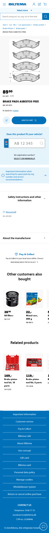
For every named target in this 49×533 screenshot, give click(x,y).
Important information (24, 414)
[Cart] (45, 4)
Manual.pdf (11, 212)
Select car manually (24, 158)
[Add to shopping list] (6, 120)
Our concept (24, 450)
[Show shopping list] (39, 4)
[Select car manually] (45, 175)
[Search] (45, 16)
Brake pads (20, 28)
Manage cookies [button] (24, 479)
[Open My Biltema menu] (34, 4)
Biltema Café (24, 436)
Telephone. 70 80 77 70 (24, 510)
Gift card (24, 457)
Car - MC (12, 25)
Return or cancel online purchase (24, 494)
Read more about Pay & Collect (23, 262)
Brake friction (8, 28)
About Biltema (24, 443)
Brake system (38, 25)
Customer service (24, 421)
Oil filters (8, 315)
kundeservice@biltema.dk (24, 514)
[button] (24, 10)
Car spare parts (25, 25)
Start (5, 25)
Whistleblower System (24, 486)
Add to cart (27, 120)
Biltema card (24, 465)
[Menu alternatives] (4, 4)
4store (16, 110)
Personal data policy (24, 472)
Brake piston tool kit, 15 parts (10, 382)
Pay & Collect (24, 428)
